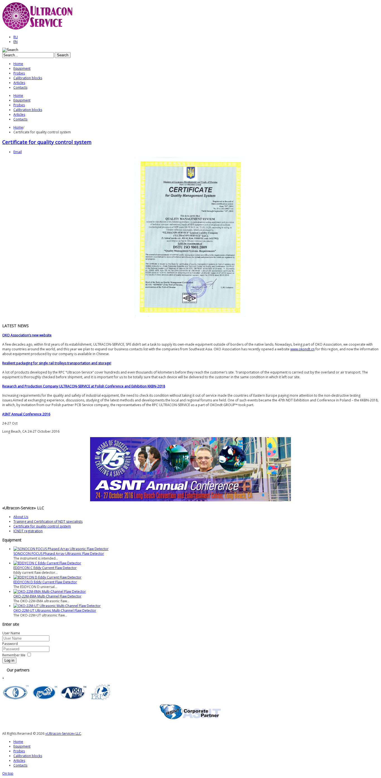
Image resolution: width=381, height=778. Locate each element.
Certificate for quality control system (46, 142)
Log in (9, 660)
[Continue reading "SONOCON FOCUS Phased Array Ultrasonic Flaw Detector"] (60, 548)
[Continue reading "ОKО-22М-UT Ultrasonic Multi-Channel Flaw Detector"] (57, 605)
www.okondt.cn (302, 349)
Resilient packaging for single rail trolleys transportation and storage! (56, 363)
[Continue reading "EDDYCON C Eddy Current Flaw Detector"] (47, 563)
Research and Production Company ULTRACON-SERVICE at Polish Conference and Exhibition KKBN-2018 (83, 386)
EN (15, 41)
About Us (20, 516)
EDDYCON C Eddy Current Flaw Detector (45, 567)
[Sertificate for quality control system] (190, 316)
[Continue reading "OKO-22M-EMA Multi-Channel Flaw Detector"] (49, 591)
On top (7, 773)
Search (62, 55)
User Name (11, 633)
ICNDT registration (28, 531)
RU (15, 37)
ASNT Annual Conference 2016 (26, 414)
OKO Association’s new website (27, 335)
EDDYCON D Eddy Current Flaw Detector (45, 582)
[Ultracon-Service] (40, 29)
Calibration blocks (27, 755)
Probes (19, 751)
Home (18, 127)
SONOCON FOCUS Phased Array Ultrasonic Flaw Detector (58, 553)
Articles (19, 760)
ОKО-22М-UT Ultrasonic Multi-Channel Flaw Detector (54, 610)
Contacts (20, 765)
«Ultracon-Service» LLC (63, 733)
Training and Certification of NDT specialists (48, 521)
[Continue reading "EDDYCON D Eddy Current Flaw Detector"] (47, 577)
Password (10, 643)
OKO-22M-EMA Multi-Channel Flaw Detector (47, 596)
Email (17, 152)
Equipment (21, 746)
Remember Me (13, 655)
